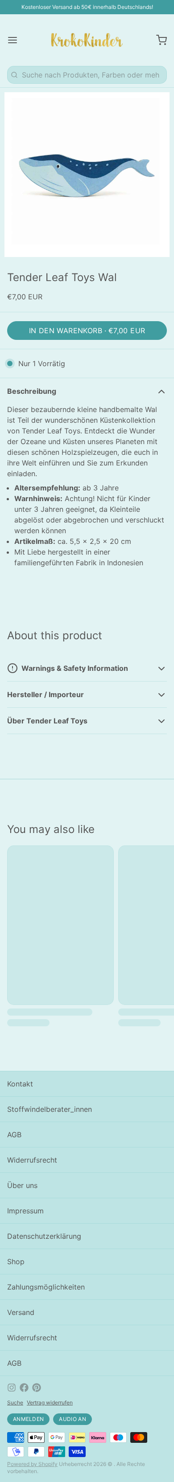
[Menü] (16, 40)
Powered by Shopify (32, 1464)
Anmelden (28, 1419)
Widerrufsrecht (32, 1159)
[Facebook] (24, 1387)
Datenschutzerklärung (44, 1236)
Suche (15, 1402)
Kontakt (20, 1083)
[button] (87, 330)
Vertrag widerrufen (50, 1402)
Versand (20, 1312)
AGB (14, 1134)
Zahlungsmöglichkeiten (46, 1286)
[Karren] (158, 40)
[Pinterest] (36, 1387)
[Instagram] (11, 1387)
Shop (16, 1261)
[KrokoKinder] (87, 40)
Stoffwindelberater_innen (49, 1109)
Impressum (25, 1210)
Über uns (22, 1185)
